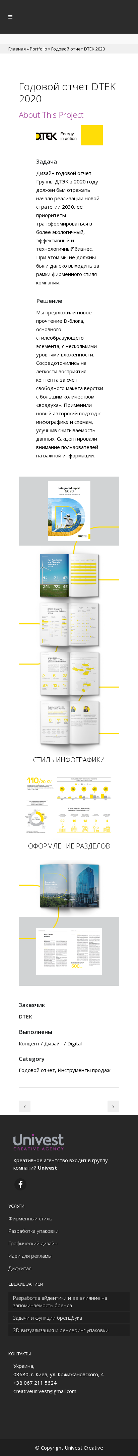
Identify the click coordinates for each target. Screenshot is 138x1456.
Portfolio (38, 49)
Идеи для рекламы (30, 1255)
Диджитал (19, 1268)
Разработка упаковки (33, 1230)
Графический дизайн (33, 1243)
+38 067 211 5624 (35, 1382)
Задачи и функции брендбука (47, 1317)
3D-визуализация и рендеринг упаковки (61, 1330)
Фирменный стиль (30, 1218)
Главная (17, 49)
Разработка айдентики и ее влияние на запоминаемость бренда (60, 1301)
